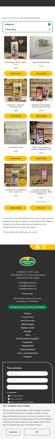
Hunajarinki (28, 342)
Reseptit (27, 331)
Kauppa (27, 313)
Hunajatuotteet (27, 317)
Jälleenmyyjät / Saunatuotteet (22, 402)
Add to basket (15, 74)
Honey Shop (13, 18)
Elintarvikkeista (16, 399)
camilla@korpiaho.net (27, 288)
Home (4, 18)
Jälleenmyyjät (27, 324)
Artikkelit (27, 356)
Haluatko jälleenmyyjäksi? (27, 338)
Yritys (27, 335)
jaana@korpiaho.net (27, 285)
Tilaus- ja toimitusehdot (27, 353)
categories (9, 24)
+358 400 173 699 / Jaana (27, 272)
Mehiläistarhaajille (27, 320)
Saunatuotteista (16, 395)
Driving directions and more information (27, 307)
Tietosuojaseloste (27, 349)
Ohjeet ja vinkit (27, 327)
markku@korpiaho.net (27, 282)
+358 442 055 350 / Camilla (27, 278)
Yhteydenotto (27, 345)
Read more (41, 208)
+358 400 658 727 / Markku (22, 275)
